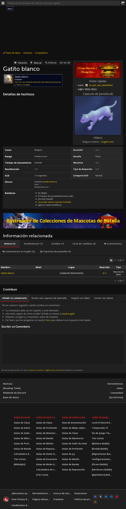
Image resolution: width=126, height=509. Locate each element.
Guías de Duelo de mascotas (47, 453)
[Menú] (3, 3)
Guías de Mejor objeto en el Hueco (75, 427)
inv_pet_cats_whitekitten (101, 85)
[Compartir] (123, 3)
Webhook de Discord (14, 392)
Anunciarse (80, 493)
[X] (100, 496)
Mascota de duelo (118, 273)
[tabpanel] (63, 270)
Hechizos (27, 52)
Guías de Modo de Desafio (47, 464)
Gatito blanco (50, 181)
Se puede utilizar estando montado (54, 202)
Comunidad (116, 392)
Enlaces (52, 62)
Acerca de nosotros (62, 493)
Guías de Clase (22, 422)
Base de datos (13, 52)
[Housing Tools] (11, 388)
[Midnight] (19, 464)
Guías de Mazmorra (47, 433)
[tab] (10, 244)
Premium (58, 499)
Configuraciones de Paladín (102, 459)
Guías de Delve (22, 427)
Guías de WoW (22, 417)
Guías (120, 388)
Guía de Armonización (74, 422)
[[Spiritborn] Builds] (102, 474)
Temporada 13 (100, 427)
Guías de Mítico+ (23, 438)
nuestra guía (68, 313)
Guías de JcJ (68, 453)
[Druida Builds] (100, 448)
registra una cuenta (53, 370)
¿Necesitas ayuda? (21, 493)
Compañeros (41, 52)
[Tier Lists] (42, 474)
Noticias (7, 383)
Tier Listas (20, 459)
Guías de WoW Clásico (75, 417)
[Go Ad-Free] (116, 397)
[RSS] (95, 502)
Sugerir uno (107, 141)
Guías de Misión (44, 443)
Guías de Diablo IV (102, 417)
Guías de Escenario (46, 459)
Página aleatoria (41, 499)
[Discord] (95, 496)
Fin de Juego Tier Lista (102, 433)
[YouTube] (116, 496)
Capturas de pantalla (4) (98, 94)
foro (48, 320)
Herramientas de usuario (41, 493)
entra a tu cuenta (36, 370)
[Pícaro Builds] (100, 464)
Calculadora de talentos (23, 453)
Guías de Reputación (47, 448)
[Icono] (8, 79)
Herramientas (115, 383)
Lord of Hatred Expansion (102, 422)
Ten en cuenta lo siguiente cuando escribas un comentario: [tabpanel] (46, 337)
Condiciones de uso (21, 505)
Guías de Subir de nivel (23, 433)
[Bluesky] (106, 496)
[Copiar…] (111, 260)
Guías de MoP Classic (47, 417)
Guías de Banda (22, 448)
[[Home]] (6, 501)
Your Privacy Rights (21, 499)
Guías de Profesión (23, 443)
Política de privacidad (83, 499)
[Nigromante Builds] (102, 453)
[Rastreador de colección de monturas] (63, 220)
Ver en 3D (65, 62)
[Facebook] (111, 496)
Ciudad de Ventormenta (71, 273)
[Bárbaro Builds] (100, 443)
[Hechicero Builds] (102, 469)
